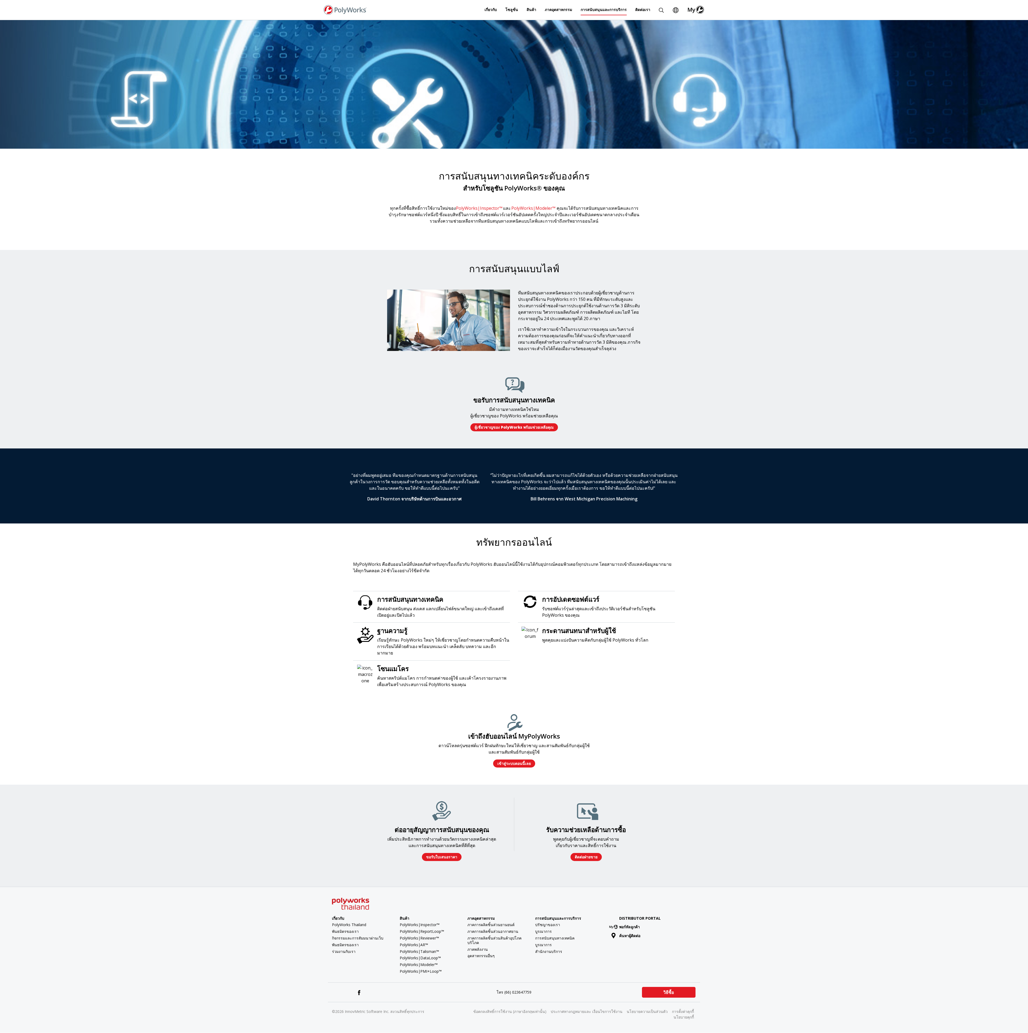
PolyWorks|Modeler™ (533, 208)
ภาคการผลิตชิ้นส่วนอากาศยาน (492, 931)
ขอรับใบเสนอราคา (441, 856)
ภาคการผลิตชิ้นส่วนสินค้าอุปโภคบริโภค (494, 940)
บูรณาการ (543, 931)
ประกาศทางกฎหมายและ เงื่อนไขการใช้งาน (586, 1011)
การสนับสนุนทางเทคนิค (555, 938)
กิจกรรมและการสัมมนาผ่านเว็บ (357, 938)
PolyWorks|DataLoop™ (420, 957)
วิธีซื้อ (668, 992)
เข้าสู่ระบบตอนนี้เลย (514, 763)
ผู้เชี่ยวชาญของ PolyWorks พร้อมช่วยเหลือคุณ (514, 427)
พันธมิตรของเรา (345, 931)
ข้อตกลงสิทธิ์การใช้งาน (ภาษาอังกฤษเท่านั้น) (509, 1011)
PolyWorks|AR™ (414, 944)
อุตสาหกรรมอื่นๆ (481, 955)
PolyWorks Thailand (349, 924)
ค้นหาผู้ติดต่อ (629, 935)
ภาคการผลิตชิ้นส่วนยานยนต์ (491, 924)
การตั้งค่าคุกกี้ (683, 1011)
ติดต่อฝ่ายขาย (586, 856)
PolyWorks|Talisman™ (419, 951)
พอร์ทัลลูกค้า (629, 926)
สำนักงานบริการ (548, 951)
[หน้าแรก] (345, 9)
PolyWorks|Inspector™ (479, 208)
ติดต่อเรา (642, 9)
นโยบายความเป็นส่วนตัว (647, 1011)
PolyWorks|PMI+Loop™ (421, 971)
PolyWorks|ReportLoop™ (422, 931)
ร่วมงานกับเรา (344, 951)
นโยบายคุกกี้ (684, 1017)
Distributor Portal (640, 918)
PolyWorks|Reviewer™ (419, 938)
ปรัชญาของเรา (547, 924)
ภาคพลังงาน (477, 949)
